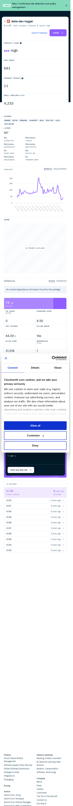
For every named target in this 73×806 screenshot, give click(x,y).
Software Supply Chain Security (18, 765)
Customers (42, 793)
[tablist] (55, 169)
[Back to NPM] (7, 21)
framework (23, 120)
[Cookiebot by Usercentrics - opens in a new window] (52, 358)
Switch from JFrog (12, 795)
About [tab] (58, 367)
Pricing (7, 785)
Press (39, 785)
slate (58, 120)
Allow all (35, 425)
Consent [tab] (13, 367)
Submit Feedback (39, 33)
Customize (33, 435)
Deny (35, 445)
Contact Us (42, 800)
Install (56, 32)
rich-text (49, 120)
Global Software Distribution (17, 769)
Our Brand (41, 803)
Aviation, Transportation (47, 769)
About (39, 782)
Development (62, 281)
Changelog (8, 779)
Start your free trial (18, 470)
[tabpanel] (35, 194)
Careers (40, 789)
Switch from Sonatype (14, 798)
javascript (33, 120)
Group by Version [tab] (60, 169)
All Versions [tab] (48, 169)
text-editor (9, 124)
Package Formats (11, 772)
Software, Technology (46, 772)
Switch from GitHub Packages (17, 802)
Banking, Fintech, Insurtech (49, 758)
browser (7, 120)
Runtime (52, 281)
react (42, 120)
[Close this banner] (66, 5)
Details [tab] (35, 367)
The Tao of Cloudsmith (47, 796)
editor (14, 120)
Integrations (9, 776)
